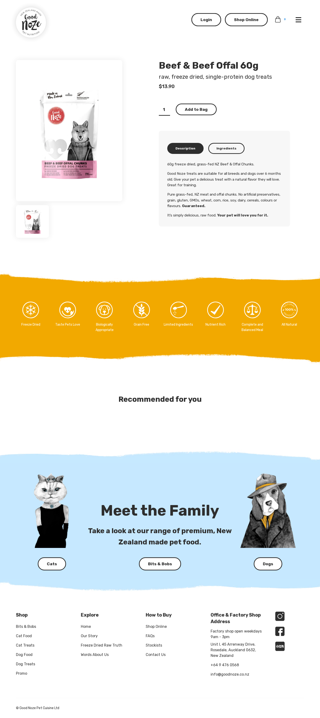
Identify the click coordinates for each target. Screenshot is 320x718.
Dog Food (24, 654)
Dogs (268, 564)
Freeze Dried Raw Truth (101, 645)
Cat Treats (25, 645)
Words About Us (95, 654)
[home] (31, 22)
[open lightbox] (69, 130)
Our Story (89, 636)
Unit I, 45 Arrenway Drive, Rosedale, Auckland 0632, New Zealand (233, 650)
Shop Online (246, 19)
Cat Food (24, 636)
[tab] (185, 148)
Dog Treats (25, 664)
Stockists (154, 645)
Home (86, 626)
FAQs (150, 636)
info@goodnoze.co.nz (230, 674)
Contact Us (156, 654)
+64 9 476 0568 (225, 665)
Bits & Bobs (26, 626)
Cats (52, 564)
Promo (21, 673)
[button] (298, 19)
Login (206, 19)
